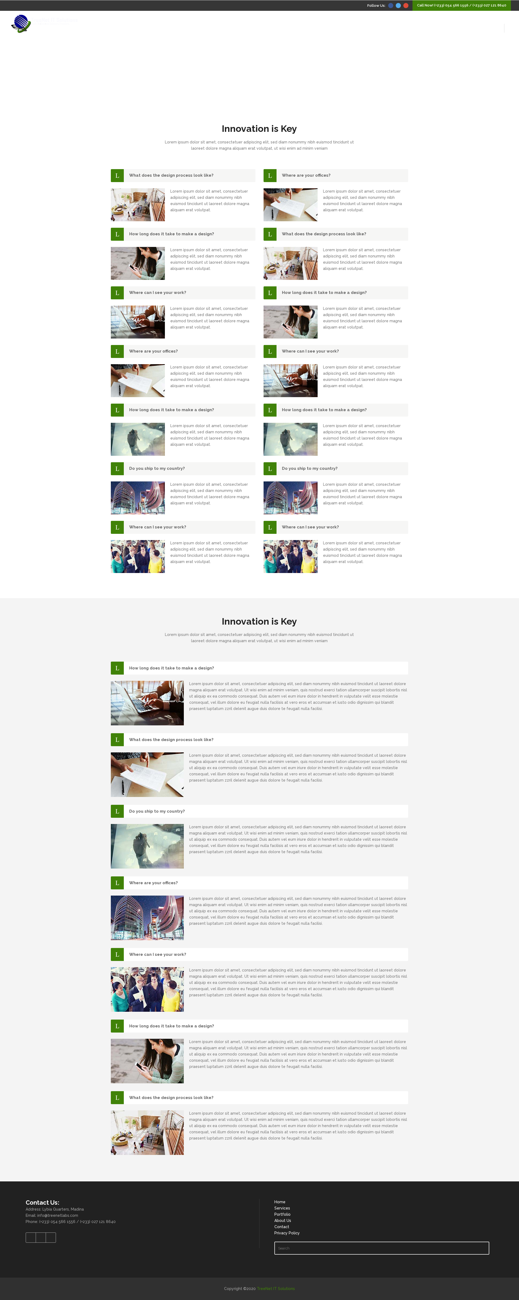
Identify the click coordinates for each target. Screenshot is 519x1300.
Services (282, 1208)
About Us (282, 1220)
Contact (281, 1227)
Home (279, 1202)
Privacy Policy (287, 1233)
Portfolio (282, 1214)
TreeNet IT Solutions (276, 1288)
